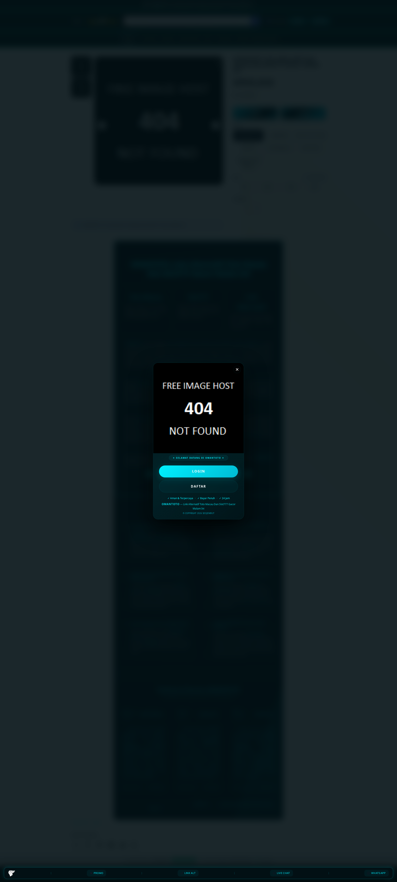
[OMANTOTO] (11, 873)
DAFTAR (198, 486)
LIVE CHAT (283, 873)
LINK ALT (190, 873)
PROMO (98, 873)
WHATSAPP (378, 873)
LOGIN (198, 471)
